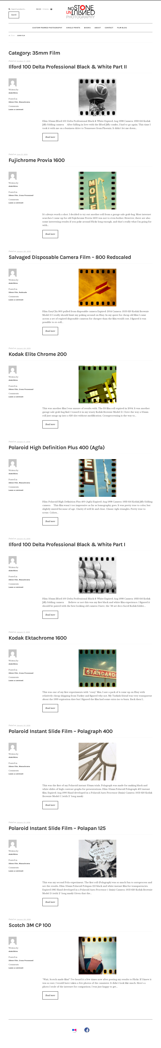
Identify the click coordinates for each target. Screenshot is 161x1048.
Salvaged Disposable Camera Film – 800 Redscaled (70, 257)
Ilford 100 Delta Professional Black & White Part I (67, 544)
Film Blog (122, 28)
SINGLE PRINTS (73, 28)
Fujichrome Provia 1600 (37, 160)
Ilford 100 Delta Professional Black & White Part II (68, 67)
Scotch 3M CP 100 (30, 925)
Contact (109, 28)
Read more (50, 137)
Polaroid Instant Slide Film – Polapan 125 (57, 828)
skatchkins (13, 93)
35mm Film (13, 102)
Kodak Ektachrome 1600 (38, 638)
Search (13, 15)
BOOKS (87, 28)
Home (13, 35)
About (98, 28)
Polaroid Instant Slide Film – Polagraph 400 (61, 731)
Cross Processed (26, 195)
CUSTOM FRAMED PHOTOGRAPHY (47, 28)
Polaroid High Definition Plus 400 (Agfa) (57, 447)
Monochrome (24, 102)
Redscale (23, 292)
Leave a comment (16, 109)
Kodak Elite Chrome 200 (38, 354)
